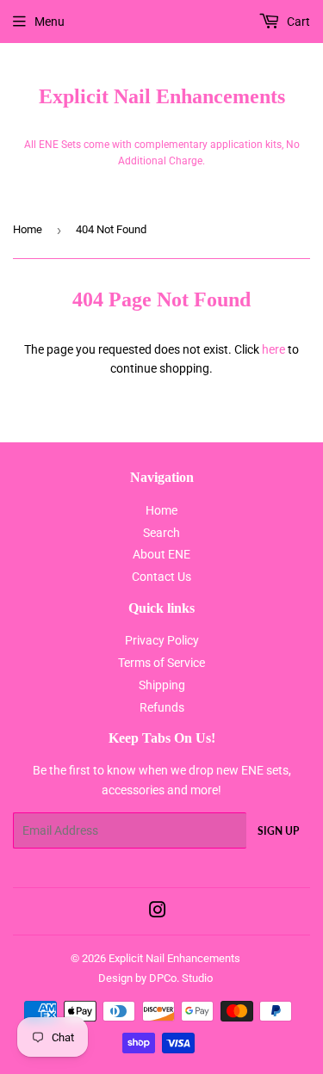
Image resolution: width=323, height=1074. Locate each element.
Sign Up (278, 830)
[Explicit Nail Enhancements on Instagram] (157, 912)
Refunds (162, 707)
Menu (49, 21)
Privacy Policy (162, 640)
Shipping (162, 685)
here (273, 349)
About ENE (161, 554)
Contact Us (161, 576)
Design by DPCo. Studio (155, 978)
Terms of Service (161, 663)
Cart (297, 21)
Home (27, 229)
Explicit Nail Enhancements (162, 96)
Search (161, 533)
